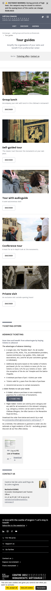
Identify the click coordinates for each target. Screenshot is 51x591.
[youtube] (16, 531)
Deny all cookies (27, 588)
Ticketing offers (23, 56)
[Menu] (48, 17)
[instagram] (8, 531)
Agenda (35, 26)
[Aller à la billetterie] (43, 17)
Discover (24, 26)
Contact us (34, 56)
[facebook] (12, 531)
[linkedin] (3, 531)
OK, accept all (11, 588)
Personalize (41, 588)
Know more (9, 10)
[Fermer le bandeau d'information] (47, 3)
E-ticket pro (14, 399)
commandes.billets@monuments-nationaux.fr (23, 420)
